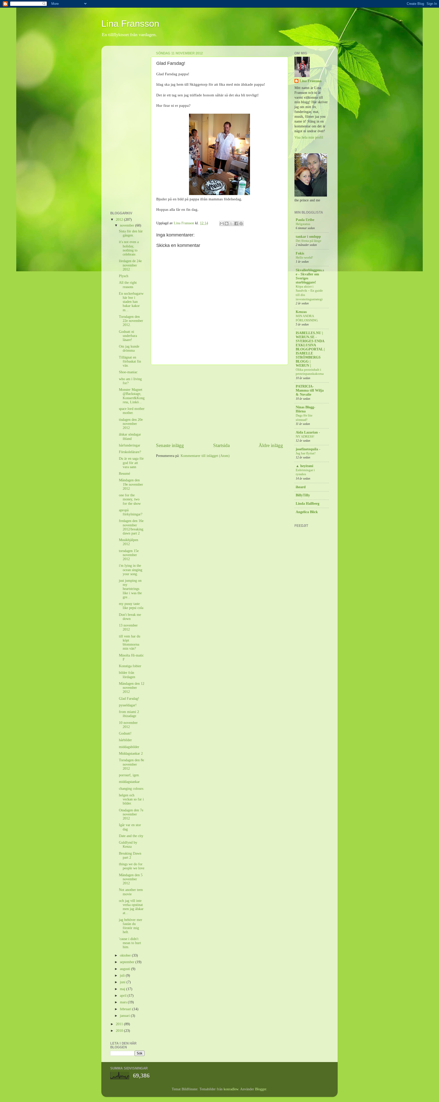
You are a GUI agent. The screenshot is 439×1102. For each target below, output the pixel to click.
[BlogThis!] (226, 223)
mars (124, 1002)
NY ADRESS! (305, 436)
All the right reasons (128, 285)
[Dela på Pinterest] (241, 223)
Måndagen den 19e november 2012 (131, 484)
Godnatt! (125, 733)
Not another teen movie (131, 892)
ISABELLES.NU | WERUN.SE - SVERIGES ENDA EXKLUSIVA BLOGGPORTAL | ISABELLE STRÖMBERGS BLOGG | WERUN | (310, 349)
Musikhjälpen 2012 (128, 542)
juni (123, 982)
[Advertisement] (219, 403)
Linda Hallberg (307, 503)
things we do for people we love (131, 866)
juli (123, 975)
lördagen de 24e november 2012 (130, 265)
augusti (125, 969)
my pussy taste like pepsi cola (131, 606)
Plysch (123, 276)
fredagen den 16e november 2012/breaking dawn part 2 (131, 527)
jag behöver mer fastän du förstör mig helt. (130, 926)
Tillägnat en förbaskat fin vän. (130, 361)
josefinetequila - (308, 449)
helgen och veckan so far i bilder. (131, 799)
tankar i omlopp (308, 237)
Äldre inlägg (271, 445)
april (124, 995)
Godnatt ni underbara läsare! (128, 336)
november (127, 225)
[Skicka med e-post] (221, 223)
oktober (126, 955)
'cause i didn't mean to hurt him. (130, 943)
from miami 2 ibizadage (129, 714)
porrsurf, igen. (129, 775)
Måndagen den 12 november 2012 (131, 688)
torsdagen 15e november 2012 (129, 555)
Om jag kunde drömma (129, 348)
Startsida (221, 445)
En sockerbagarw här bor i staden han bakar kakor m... (131, 302)
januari (125, 1016)
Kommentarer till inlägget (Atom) (205, 456)
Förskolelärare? (130, 452)
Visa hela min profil (308, 137)
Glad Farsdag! (129, 699)
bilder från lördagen (127, 675)
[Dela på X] (231, 223)
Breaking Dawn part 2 (130, 855)
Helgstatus (303, 224)
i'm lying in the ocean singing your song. (130, 570)
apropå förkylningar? (130, 512)
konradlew (231, 1089)
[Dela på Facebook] (236, 223)
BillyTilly (303, 495)
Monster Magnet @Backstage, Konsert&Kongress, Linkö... (132, 396)
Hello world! (304, 257)
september (127, 962)
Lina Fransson (130, 23)
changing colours (131, 789)
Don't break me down (130, 617)
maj (123, 989)
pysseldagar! (128, 705)
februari (126, 1009)
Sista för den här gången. (131, 233)
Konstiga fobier (130, 666)
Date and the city (131, 836)
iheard (301, 487)
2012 (120, 219)
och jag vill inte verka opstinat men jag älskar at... (131, 907)
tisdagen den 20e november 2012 (131, 424)
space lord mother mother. (132, 411)
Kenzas (301, 312)
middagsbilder (129, 747)
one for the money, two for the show (130, 499)
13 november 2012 (128, 627)
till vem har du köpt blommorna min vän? (129, 642)
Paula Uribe (305, 220)
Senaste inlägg (170, 445)
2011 (120, 1024)
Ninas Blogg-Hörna (305, 409)
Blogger (260, 1089)
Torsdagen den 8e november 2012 (131, 764)
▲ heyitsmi (304, 466)
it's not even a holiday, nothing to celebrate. (129, 248)
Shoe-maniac (128, 372)
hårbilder (125, 740)
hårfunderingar (129, 445)
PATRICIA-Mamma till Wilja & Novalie (310, 390)
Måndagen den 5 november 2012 (131, 879)
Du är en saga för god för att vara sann (131, 463)
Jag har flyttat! (306, 453)
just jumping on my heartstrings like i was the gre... (130, 589)
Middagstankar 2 (131, 753)
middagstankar (129, 782)
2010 (120, 1031)
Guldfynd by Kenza (128, 844)
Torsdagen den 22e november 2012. (131, 321)
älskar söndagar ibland (130, 436)
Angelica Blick (307, 512)
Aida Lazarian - (308, 432)
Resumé (124, 473)
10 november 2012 (128, 725)
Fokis (300, 253)
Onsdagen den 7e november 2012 (131, 814)
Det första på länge (308, 241)
